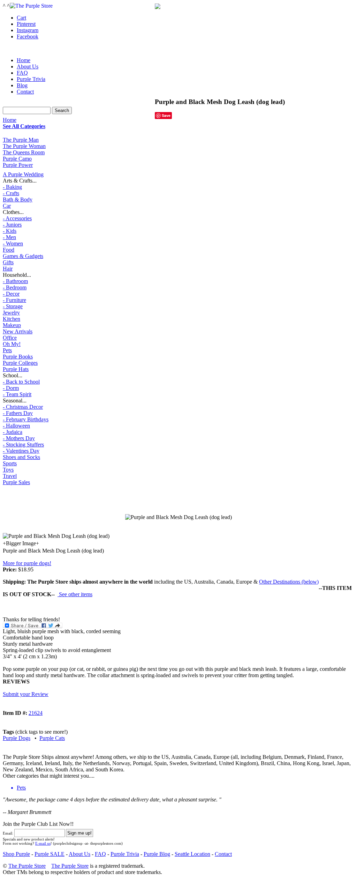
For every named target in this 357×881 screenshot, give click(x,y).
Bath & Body (17, 199)
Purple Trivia (31, 79)
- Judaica (12, 432)
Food (8, 250)
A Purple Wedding (23, 174)
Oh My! (12, 344)
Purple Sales (16, 482)
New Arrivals (17, 331)
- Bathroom (15, 281)
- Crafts (11, 193)
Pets (7, 350)
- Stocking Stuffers (23, 444)
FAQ (22, 73)
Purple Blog (157, 854)
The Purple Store (27, 866)
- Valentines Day (21, 451)
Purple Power (18, 165)
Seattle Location (192, 854)
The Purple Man (21, 140)
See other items (75, 594)
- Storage (13, 306)
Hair (8, 269)
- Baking (12, 187)
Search (62, 110)
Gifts (8, 262)
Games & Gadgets (23, 256)
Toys (8, 470)
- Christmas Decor (23, 407)
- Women (13, 243)
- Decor (11, 294)
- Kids (9, 231)
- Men (9, 237)
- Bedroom (14, 287)
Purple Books (18, 357)
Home (9, 120)
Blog (22, 85)
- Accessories (17, 218)
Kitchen (11, 319)
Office (10, 338)
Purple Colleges (20, 363)
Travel (10, 476)
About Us (27, 66)
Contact (25, 92)
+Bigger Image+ (21, 543)
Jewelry (11, 313)
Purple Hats (16, 369)
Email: (8, 833)
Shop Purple (16, 854)
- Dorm (11, 388)
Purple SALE (49, 854)
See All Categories (24, 126)
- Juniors (12, 225)
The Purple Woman (24, 146)
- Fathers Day (18, 413)
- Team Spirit (17, 394)
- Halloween (16, 426)
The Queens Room (24, 152)
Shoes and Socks (21, 457)
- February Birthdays (25, 419)
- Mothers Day (19, 438)
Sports (10, 463)
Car (7, 206)
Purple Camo (17, 159)
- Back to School (21, 382)
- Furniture (14, 300)
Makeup (12, 325)
